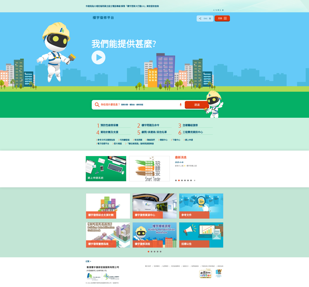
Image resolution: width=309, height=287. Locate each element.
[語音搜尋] (181, 105)
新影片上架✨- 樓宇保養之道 (186, 166)
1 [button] (176, 180)
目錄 (220, 18)
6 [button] (191, 180)
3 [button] (182, 180)
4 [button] (185, 180)
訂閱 (88, 261)
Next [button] (220, 10)
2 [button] (179, 180)
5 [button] (188, 180)
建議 (197, 105)
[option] (154, 6)
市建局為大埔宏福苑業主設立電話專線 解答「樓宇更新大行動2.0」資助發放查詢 (198, 167)
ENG (205, 18)
